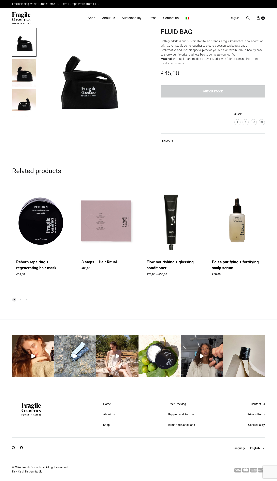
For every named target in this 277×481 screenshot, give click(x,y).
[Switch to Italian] (187, 18)
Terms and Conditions (181, 424)
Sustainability (132, 18)
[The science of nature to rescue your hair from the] (159, 356)
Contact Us (258, 404)
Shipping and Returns (180, 414)
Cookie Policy (256, 424)
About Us (109, 414)
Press (152, 18)
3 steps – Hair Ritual (99, 262)
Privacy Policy (256, 414)
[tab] (167, 141)
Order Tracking (176, 404)
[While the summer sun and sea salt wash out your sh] (75, 356)
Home (107, 404)
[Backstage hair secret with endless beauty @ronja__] (202, 356)
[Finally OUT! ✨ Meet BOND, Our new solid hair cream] (244, 356)
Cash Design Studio (30, 471)
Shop (91, 18)
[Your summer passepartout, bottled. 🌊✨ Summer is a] (117, 356)
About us (108, 18)
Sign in (235, 18)
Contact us (171, 18)
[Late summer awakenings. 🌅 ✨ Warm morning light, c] (33, 356)
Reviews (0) (167, 141)
